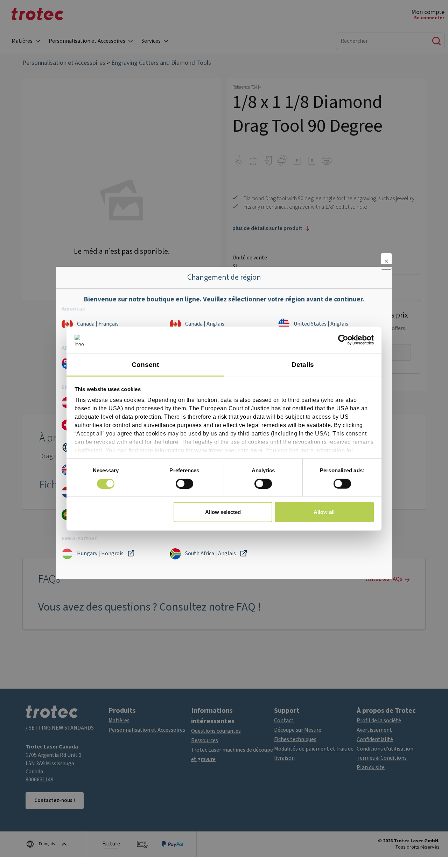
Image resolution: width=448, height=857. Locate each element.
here (256, 450)
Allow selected (223, 512)
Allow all (324, 512)
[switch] (184, 483)
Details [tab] (303, 364)
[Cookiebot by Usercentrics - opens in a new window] (343, 340)
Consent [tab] (145, 364)
